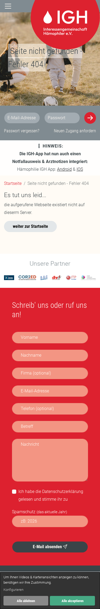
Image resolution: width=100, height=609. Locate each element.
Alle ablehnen (26, 601)
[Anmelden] (90, 118)
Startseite (13, 183)
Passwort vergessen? (21, 130)
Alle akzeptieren (72, 601)
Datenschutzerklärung (62, 491)
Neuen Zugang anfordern (75, 130)
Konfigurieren (13, 590)
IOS (80, 169)
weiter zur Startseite (30, 226)
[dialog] (50, 590)
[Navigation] (8, 6)
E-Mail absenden (48, 546)
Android (64, 169)
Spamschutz (39, 511)
